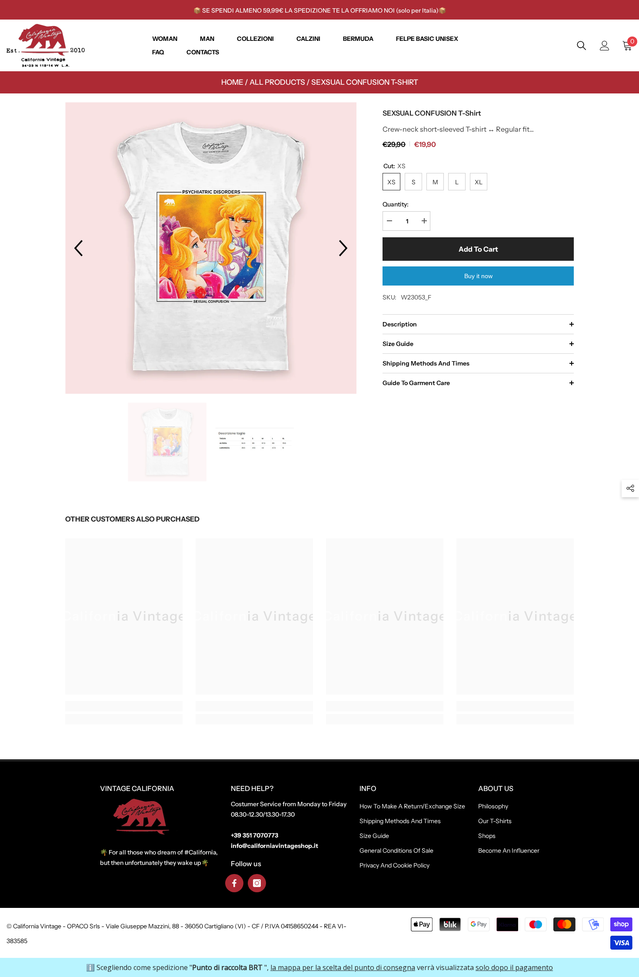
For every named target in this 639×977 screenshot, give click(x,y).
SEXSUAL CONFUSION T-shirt (364, 82)
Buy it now (478, 275)
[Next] (343, 248)
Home (232, 82)
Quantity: (396, 204)
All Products (277, 82)
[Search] (581, 45)
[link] (124, 706)
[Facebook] (234, 883)
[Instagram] (257, 883)
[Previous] (78, 248)
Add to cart (478, 249)
